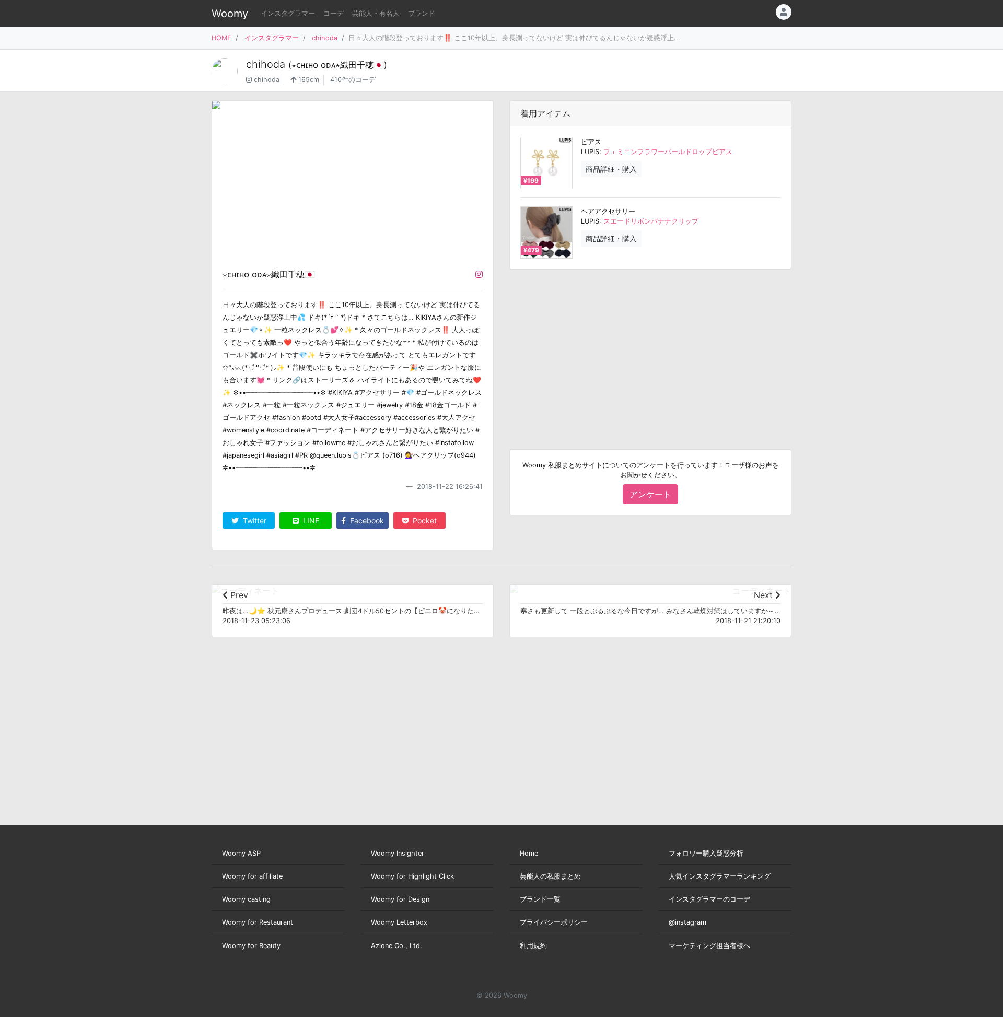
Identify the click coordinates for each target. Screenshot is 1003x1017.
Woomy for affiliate (252, 876)
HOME (221, 38)
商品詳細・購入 (611, 169)
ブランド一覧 (540, 899)
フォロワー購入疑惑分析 (706, 853)
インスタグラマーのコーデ (709, 899)
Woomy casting (246, 899)
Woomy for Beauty (251, 946)
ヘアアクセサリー (608, 211)
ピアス (591, 142)
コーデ (333, 13)
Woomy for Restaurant (257, 922)
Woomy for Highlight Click (412, 876)
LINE (310, 520)
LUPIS (590, 152)
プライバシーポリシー (554, 922)
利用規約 (533, 946)
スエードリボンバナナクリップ (650, 221)
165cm (307, 80)
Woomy (230, 13)
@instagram (687, 922)
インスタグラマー (288, 13)
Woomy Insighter (397, 853)
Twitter (253, 520)
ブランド (421, 13)
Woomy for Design (400, 899)
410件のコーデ (353, 80)
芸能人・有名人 (376, 13)
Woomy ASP (241, 853)
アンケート (650, 494)
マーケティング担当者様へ (709, 946)
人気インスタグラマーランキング (720, 876)
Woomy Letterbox (399, 922)
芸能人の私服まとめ (550, 876)
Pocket (424, 520)
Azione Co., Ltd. (396, 946)
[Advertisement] (650, 351)
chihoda (324, 38)
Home (529, 853)
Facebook (366, 520)
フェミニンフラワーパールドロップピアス (667, 152)
